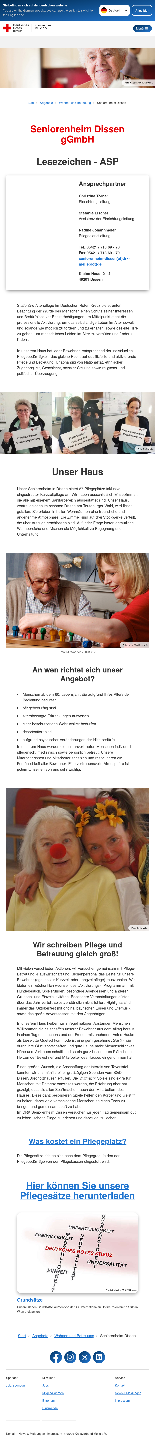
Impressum (122, 1400)
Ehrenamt (48, 1400)
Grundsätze (30, 1299)
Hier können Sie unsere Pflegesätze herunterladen (77, 1190)
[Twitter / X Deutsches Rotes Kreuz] (85, 1357)
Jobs (45, 1385)
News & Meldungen (128, 1393)
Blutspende (50, 1408)
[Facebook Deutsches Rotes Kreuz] (56, 1357)
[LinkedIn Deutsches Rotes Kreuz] (99, 1357)
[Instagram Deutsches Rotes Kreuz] (70, 1357)
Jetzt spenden (15, 1385)
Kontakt (120, 1385)
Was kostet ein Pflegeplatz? (77, 1141)
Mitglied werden (53, 1393)
